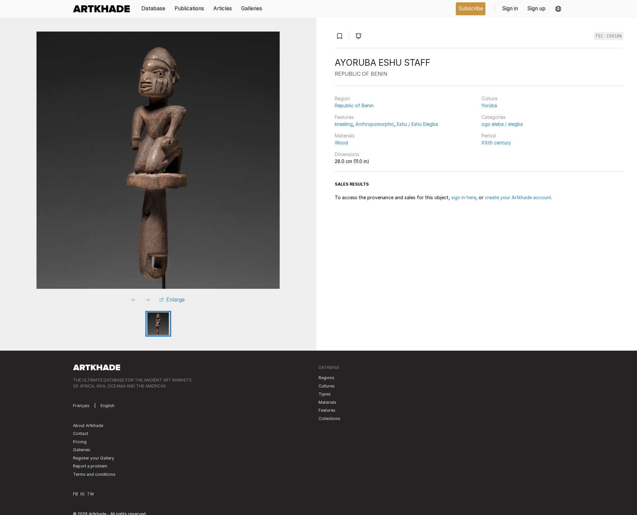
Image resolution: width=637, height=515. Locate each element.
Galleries (81, 449)
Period (488, 135)
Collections (329, 418)
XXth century (496, 142)
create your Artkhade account (518, 197)
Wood (341, 142)
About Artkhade (88, 425)
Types (324, 393)
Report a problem (90, 466)
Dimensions (347, 154)
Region (342, 98)
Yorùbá (489, 105)
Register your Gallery (93, 458)
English (107, 405)
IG (82, 493)
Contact (80, 433)
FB (75, 493)
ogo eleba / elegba (502, 124)
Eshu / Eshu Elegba (417, 124)
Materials (345, 135)
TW (90, 493)
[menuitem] (103, 8)
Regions (326, 377)
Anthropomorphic (374, 124)
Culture (489, 98)
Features (344, 117)
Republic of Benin (354, 105)
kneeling (344, 124)
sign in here (463, 197)
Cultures (326, 386)
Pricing (80, 441)
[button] (558, 9)
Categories (493, 117)
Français (81, 405)
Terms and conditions (94, 474)
